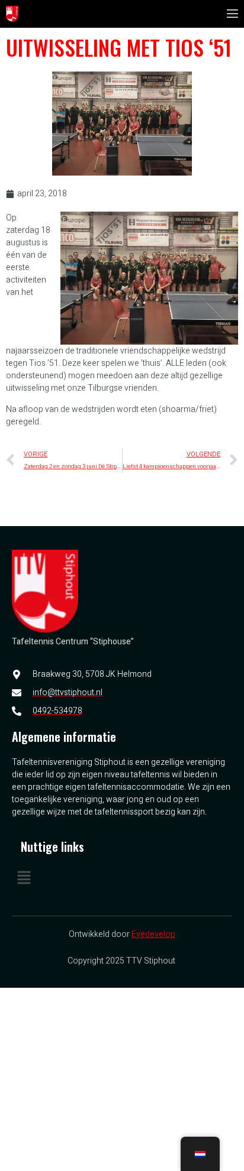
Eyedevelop (153, 934)
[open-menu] (231, 14)
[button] (122, 879)
